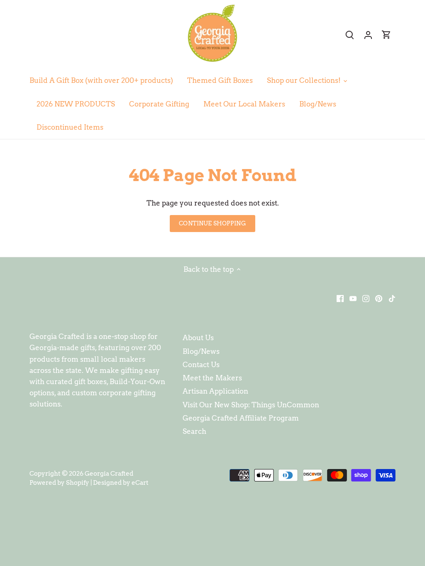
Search (194, 431)
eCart (140, 482)
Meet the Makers (212, 378)
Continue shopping (212, 223)
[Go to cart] (386, 34)
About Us (198, 338)
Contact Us (201, 364)
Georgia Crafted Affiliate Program (241, 418)
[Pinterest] (378, 298)
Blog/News (201, 351)
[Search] (350, 34)
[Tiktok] (392, 298)
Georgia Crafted (109, 473)
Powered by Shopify (59, 482)
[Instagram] (365, 298)
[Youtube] (353, 298)
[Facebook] (340, 298)
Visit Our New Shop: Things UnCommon (251, 405)
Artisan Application (215, 391)
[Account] (368, 34)
